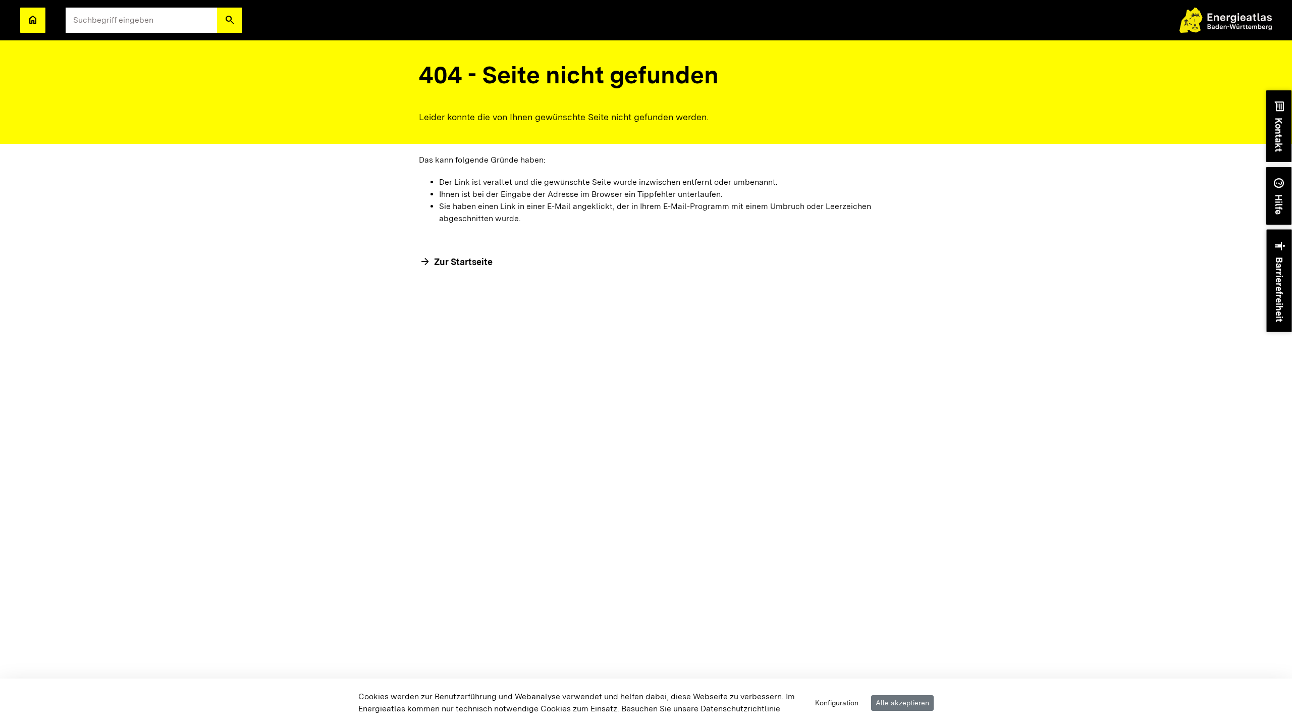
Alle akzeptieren (902, 703)
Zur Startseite (463, 261)
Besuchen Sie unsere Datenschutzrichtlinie (700, 708)
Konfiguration (836, 703)
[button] (229, 20)
